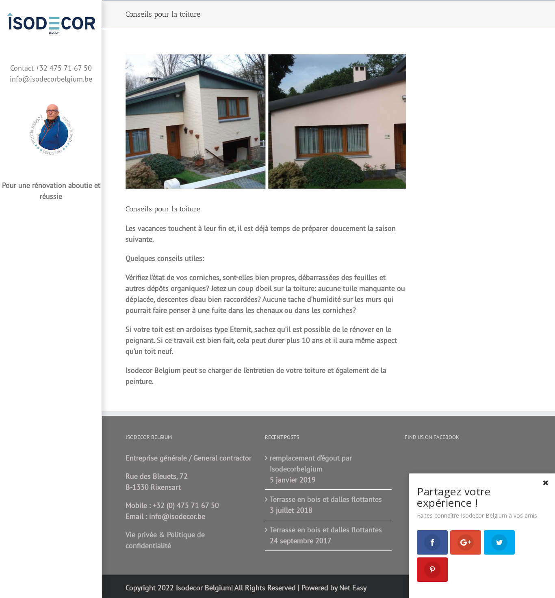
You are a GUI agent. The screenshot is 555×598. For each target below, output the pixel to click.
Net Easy (352, 587)
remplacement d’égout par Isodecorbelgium (311, 463)
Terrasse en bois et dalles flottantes (326, 499)
